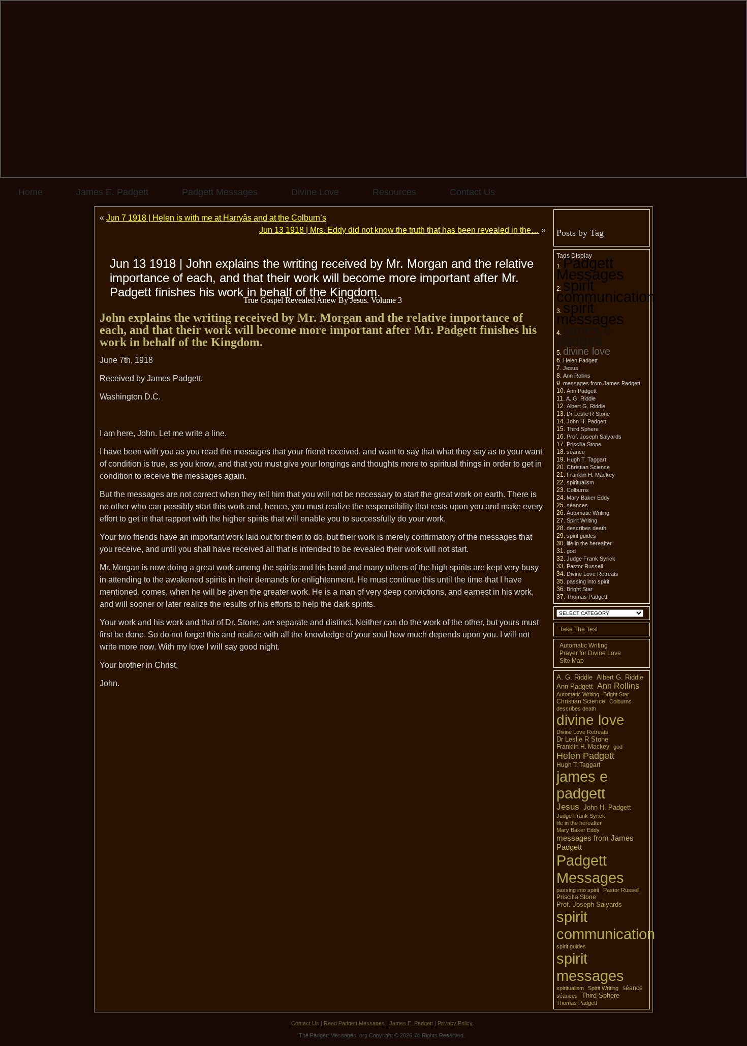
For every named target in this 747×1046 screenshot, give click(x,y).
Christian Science (588, 467)
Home (30, 192)
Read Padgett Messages (354, 1023)
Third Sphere (583, 429)
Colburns (578, 490)
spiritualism (580, 482)
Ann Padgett (582, 391)
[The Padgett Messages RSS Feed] (102, 1028)
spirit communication (605, 291)
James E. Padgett (112, 192)
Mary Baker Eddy (588, 498)
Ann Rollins (576, 376)
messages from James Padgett (601, 383)
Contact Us (472, 192)
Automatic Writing (588, 513)
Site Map (571, 660)
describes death (586, 528)
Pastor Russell (585, 566)
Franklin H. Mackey (591, 475)
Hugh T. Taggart (586, 459)
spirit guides (581, 536)
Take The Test (578, 629)
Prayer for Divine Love (590, 653)
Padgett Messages (220, 192)
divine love (586, 351)
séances (577, 505)
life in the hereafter (589, 543)
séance (576, 452)
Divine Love (315, 192)
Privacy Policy (455, 1023)
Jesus (570, 368)
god (571, 551)
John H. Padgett (586, 421)
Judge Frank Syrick (591, 559)
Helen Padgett (580, 360)
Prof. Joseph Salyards (594, 437)
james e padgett (583, 335)
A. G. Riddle (581, 398)
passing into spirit (588, 581)
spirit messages (590, 313)
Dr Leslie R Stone (588, 414)
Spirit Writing (582, 520)
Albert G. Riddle (586, 406)
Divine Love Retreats (592, 574)
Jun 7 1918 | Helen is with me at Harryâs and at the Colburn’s (216, 217)
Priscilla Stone (584, 444)
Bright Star (580, 589)
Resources (394, 192)
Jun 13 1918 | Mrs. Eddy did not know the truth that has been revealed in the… (399, 230)
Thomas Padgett (587, 597)
